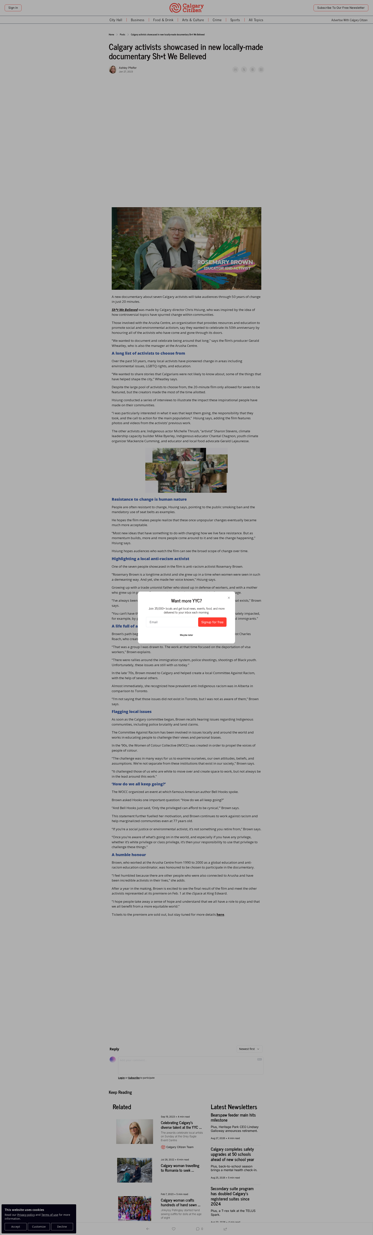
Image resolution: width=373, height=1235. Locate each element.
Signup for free (212, 622)
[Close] (228, 597)
